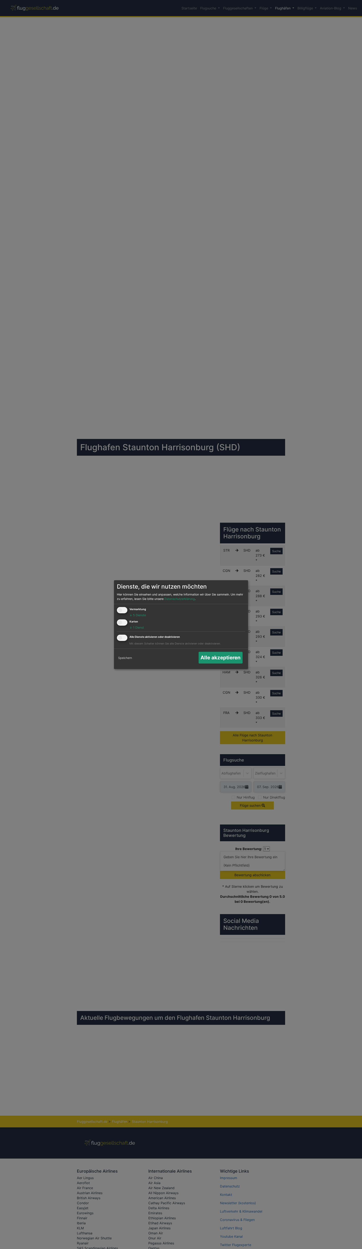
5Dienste (137, 615)
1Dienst (136, 627)
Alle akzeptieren (220, 658)
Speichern (125, 658)
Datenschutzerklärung (179, 599)
